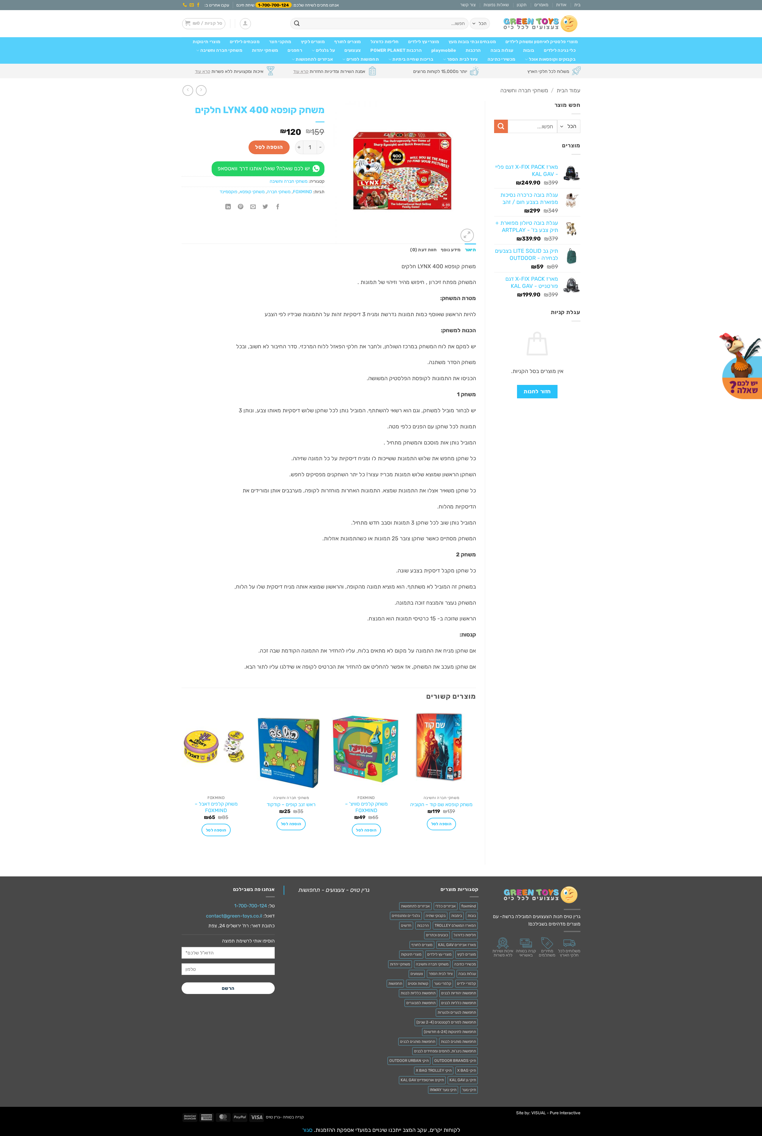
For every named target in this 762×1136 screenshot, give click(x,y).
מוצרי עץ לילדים (423, 41)
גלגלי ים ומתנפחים (406, 915)
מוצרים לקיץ (313, 41)
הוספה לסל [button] (441, 824)
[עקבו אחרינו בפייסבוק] (198, 5)
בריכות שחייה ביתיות (412, 59)
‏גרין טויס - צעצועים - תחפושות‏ (333, 890)
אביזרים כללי (445, 906)
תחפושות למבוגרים (420, 1003)
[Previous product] (187, 90)
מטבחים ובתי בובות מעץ (472, 41)
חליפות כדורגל (385, 41)
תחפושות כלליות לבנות (418, 993)
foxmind (468, 906)
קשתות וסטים (418, 983)
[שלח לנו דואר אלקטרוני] (192, 5)
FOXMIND (302, 191)
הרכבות (473, 50)
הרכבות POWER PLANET (396, 50)
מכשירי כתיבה (502, 59)
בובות (529, 50)
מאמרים (541, 4)
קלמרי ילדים (466, 983)
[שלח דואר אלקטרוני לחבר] (253, 207)
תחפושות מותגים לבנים (417, 1041)
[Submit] (297, 23)
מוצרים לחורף (347, 41)
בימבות (456, 915)
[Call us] (185, 5)
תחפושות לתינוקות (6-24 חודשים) (450, 1031)
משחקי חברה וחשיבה (221, 50)
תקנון (522, 4)
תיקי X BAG (466, 1070)
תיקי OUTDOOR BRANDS (455, 1060)
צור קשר (468, 4)
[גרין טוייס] (540, 23)
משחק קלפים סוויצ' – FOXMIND (366, 807)
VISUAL (538, 1112)
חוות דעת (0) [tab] (423, 249)
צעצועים (352, 50)
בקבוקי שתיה (436, 915)
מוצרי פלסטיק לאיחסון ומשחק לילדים (541, 41)
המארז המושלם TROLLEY (455, 925)
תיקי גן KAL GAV (462, 1080)
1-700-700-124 (273, 5)
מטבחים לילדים (245, 41)
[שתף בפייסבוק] (277, 207)
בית (577, 4)
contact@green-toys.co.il (234, 916)
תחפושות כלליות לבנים (458, 1003)
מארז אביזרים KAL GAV (457, 944)
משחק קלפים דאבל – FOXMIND (216, 807)
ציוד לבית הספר (462, 59)
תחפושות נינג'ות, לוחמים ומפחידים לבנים (445, 1051)
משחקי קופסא (252, 191)
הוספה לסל (269, 147)
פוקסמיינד (228, 191)
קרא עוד (300, 71)
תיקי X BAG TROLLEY (434, 1070)
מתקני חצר (280, 41)
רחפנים (295, 50)
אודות (561, 4)
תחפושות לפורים (362, 59)
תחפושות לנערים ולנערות (457, 1012)
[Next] (181, 781)
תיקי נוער (469, 1089)
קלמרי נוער (442, 983)
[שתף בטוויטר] (265, 207)
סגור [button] (307, 1130)
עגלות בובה (502, 50)
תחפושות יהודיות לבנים (458, 993)
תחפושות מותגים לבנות (458, 1041)
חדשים (406, 925)
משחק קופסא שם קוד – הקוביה (441, 804)
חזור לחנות (537, 391)
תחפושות (395, 983)
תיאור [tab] (470, 249)
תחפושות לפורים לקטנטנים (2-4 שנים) (446, 1022)
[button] (245, 23)
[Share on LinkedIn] (228, 207)
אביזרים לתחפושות (314, 59)
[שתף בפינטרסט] (240, 207)
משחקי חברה (279, 191)
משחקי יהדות (265, 50)
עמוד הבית (568, 90)
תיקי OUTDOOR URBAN (409, 1060)
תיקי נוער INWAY (443, 1089)
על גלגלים (325, 50)
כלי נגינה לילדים (560, 50)
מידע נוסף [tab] (451, 249)
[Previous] (475, 781)
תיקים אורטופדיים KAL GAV (422, 1080)
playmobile (443, 50)
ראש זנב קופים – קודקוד (291, 804)
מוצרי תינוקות (206, 41)
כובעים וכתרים (437, 935)
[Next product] (201, 90)
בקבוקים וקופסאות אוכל (552, 59)
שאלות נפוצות (496, 4)
